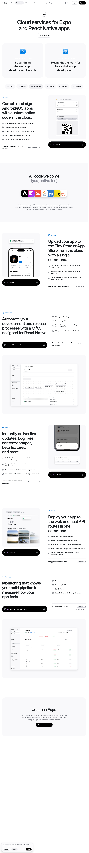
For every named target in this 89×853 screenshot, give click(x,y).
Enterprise (37, 3)
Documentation (33, 147)
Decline (14, 849)
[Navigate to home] (5, 3)
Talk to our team (44, 35)
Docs (12, 3)
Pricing (45, 3)
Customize (6, 849)
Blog (50, 3)
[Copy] (83, 145)
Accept (28, 849)
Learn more (80, 344)
